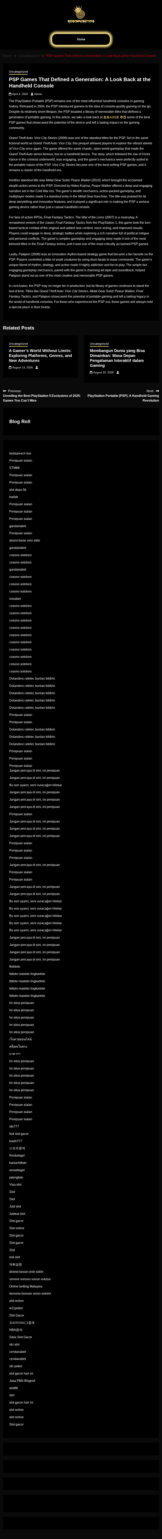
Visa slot (15, 1184)
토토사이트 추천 (114, 117)
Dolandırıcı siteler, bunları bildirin (32, 678)
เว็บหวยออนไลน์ (20, 1039)
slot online (16, 1300)
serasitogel (17, 1170)
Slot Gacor (16, 1315)
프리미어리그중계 (22, 1322)
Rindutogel (17, 1155)
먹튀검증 (15, 1264)
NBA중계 (15, 1329)
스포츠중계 (17, 1148)
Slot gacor (16, 1221)
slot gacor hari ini (21, 1373)
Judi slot (15, 1206)
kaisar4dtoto (17, 1162)
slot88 (13, 1388)
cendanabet (17, 1351)
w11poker (16, 1308)
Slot (12, 1191)
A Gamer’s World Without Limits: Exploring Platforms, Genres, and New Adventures (40, 355)
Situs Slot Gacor (20, 1337)
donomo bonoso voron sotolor (30, 1293)
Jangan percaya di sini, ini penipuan (34, 770)
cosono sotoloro (20, 555)
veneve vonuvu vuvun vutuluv (30, 1279)
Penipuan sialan (20, 460)
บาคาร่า (15, 1053)
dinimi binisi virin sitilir (24, 540)
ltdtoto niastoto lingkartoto (27, 974)
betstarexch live (20, 453)
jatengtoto (16, 1177)
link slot (14, 1257)
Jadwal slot (17, 1213)
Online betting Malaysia (25, 1286)
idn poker (15, 1366)
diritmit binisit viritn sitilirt (26, 1271)
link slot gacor (19, 1133)
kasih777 (15, 1141)
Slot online (16, 1228)
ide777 (14, 1126)
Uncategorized (18, 71)
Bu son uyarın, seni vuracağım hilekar (35, 785)
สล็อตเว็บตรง (18, 1046)
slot (11, 1395)
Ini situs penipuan (21, 1003)
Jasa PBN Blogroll (22, 1380)
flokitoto (14, 966)
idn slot (14, 1344)
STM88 (14, 467)
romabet (15, 598)
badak (13, 497)
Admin (38, 94)
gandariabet (17, 526)
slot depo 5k (17, 489)
